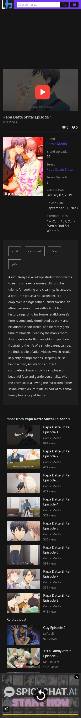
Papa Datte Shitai (60, 169)
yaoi (14, 264)
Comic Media (57, 143)
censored (34, 251)
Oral (55, 251)
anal (15, 251)
